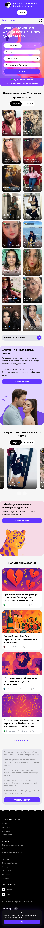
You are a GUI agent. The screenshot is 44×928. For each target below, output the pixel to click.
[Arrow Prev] (19, 493)
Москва (4, 823)
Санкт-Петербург (8, 827)
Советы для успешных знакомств (13, 867)
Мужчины (31, 45)
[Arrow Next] (25, 493)
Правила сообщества (9, 863)
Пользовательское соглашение (13, 845)
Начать (22, 12)
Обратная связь (7, 871)
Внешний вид (6, 874)
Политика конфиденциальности (13, 853)
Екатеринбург (7, 835)
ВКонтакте (9, 889)
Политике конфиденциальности (15, 917)
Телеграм (9, 894)
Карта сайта (6, 878)
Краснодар (6, 831)
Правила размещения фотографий (14, 849)
